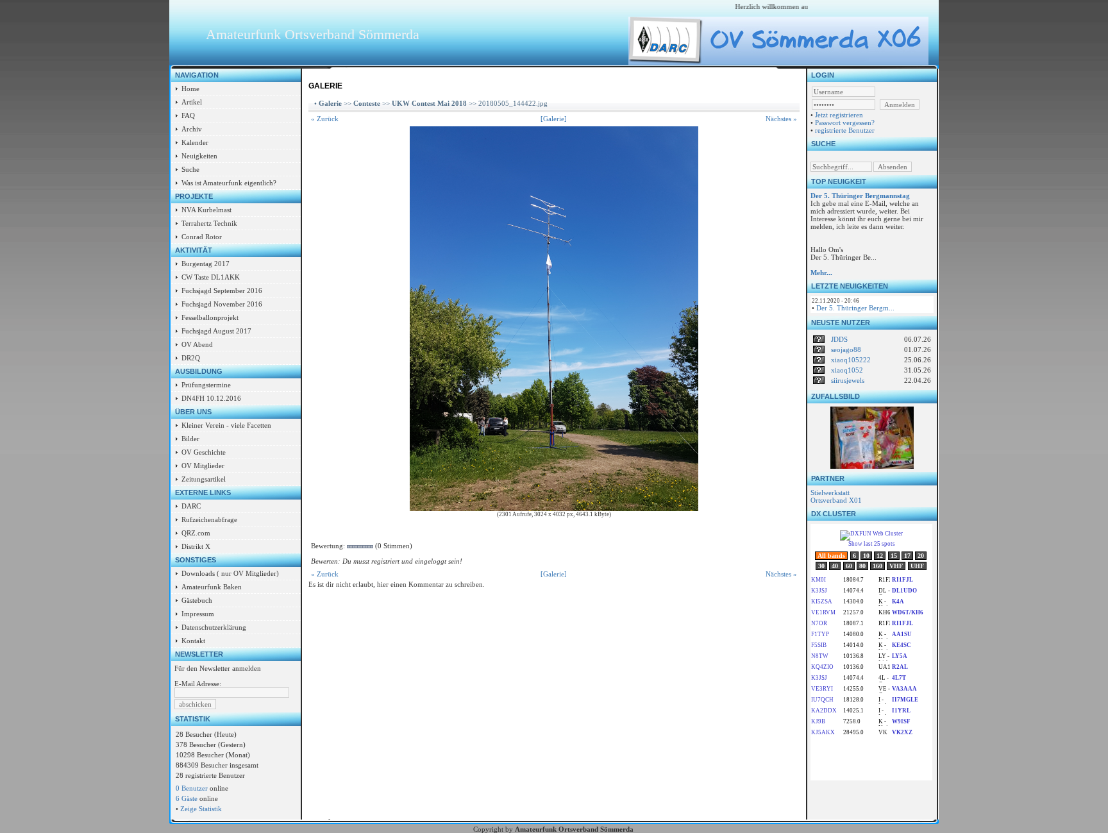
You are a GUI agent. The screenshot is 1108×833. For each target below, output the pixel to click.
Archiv (191, 129)
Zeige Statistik (201, 808)
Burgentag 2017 (205, 263)
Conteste (366, 103)
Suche (190, 169)
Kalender (194, 142)
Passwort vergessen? (845, 122)
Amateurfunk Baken (211, 587)
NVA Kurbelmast (206, 210)
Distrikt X (195, 546)
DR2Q (190, 358)
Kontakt (193, 640)
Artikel (191, 102)
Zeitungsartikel (203, 479)
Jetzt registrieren (839, 115)
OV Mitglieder (202, 465)
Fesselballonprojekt (210, 317)
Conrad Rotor (201, 236)
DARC (191, 506)
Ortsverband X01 (836, 500)
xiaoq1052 (847, 370)
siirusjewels (847, 380)
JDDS (839, 339)
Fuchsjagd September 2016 (221, 290)
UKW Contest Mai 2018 (429, 103)
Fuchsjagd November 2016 (221, 304)
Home (190, 88)
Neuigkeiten (199, 156)
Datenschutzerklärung (213, 627)
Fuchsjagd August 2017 (216, 331)
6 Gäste (186, 798)
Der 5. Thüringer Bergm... (855, 308)
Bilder (190, 438)
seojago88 (846, 349)
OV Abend (197, 344)
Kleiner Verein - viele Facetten (226, 425)
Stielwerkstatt (830, 492)
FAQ (188, 115)
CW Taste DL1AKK (210, 277)
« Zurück (325, 118)
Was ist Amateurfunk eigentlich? (228, 183)
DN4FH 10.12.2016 (211, 398)
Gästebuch (196, 600)
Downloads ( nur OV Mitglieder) (230, 573)
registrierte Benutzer (845, 130)
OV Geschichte (203, 452)
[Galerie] (554, 118)
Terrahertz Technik (209, 223)
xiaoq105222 (851, 360)
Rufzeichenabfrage (209, 519)
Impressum (197, 614)
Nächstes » (781, 118)
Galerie (330, 103)
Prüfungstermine (206, 385)
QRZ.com (195, 533)
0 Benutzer (192, 788)
